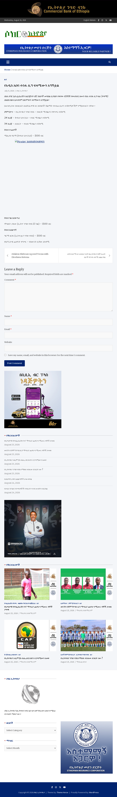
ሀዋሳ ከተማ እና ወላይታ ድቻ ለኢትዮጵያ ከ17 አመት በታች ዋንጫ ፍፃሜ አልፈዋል (86, 255)
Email (8, 329)
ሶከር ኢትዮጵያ (22, 90)
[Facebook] (98, 20)
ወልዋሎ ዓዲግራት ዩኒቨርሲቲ (27, 603)
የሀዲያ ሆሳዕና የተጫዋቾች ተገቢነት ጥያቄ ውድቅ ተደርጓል (26, 488)
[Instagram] (102, 20)
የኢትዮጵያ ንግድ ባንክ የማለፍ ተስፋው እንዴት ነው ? (23, 469)
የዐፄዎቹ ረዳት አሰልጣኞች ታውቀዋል (18, 479)
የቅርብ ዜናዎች (13, 564)
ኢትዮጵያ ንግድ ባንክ (82, 655)
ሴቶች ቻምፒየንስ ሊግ (68, 655)
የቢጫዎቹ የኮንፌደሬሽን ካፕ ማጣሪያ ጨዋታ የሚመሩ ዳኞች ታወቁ (29, 440)
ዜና (5, 79)
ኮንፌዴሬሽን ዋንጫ (10, 603)
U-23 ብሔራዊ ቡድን (10, 655)
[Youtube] (110, 20)
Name (8, 316)
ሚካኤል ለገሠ (81, 662)
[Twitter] (106, 20)
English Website (89, 20)
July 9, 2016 (9, 90)
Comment (10, 280)
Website (8, 342)
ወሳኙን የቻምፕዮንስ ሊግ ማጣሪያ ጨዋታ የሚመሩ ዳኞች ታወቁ (27, 450)
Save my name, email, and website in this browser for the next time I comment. (46, 355)
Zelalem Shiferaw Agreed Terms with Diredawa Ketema (30, 255)
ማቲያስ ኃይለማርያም (28, 613)
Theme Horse (62, 792)
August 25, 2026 (11, 613)
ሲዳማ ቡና (64, 603)
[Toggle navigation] (8, 62)
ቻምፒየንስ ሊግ (73, 603)
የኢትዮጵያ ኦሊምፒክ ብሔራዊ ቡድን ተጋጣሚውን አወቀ (25, 460)
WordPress (94, 792)
